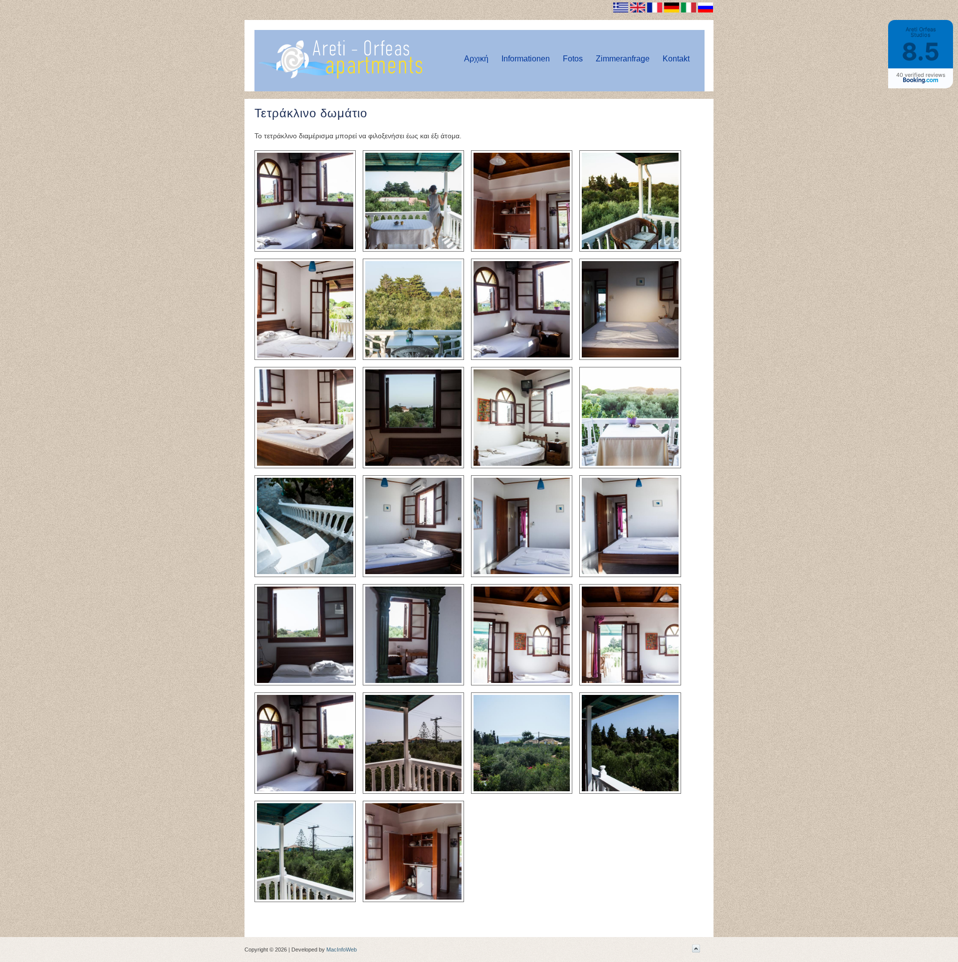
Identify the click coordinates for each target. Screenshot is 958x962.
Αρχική (476, 58)
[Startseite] (340, 76)
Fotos (573, 58)
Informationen (525, 58)
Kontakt (676, 58)
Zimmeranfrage (623, 58)
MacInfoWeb (341, 950)
